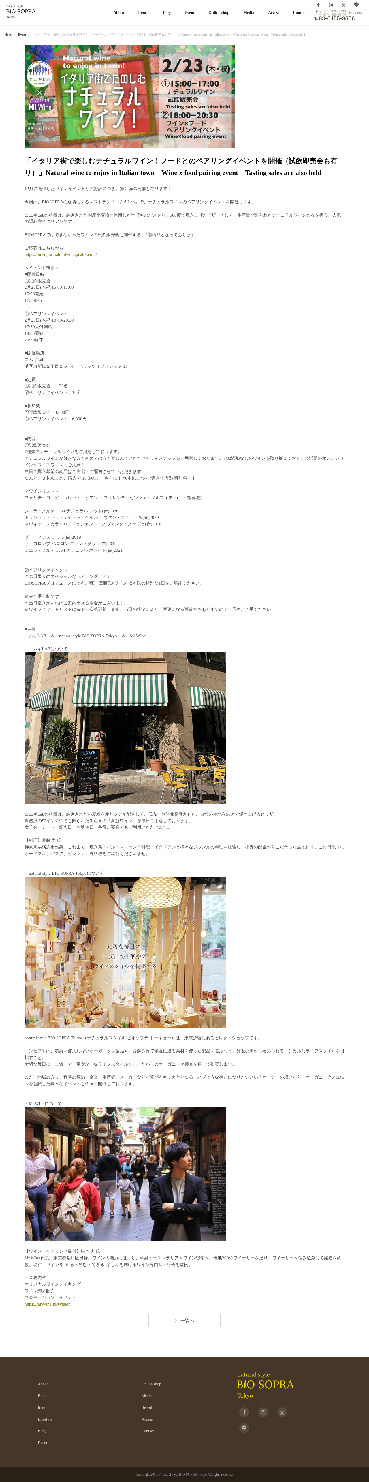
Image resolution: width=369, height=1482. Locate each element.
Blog (167, 12)
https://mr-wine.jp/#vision (48, 1303)
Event (189, 12)
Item (41, 1407)
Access (273, 12)
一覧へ (187, 1320)
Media (248, 12)
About (118, 12)
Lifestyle (45, 1419)
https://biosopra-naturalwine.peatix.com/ (61, 254)
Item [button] (142, 12)
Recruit (147, 1407)
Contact (300, 12)
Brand (43, 1395)
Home (9, 34)
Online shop (218, 12)
